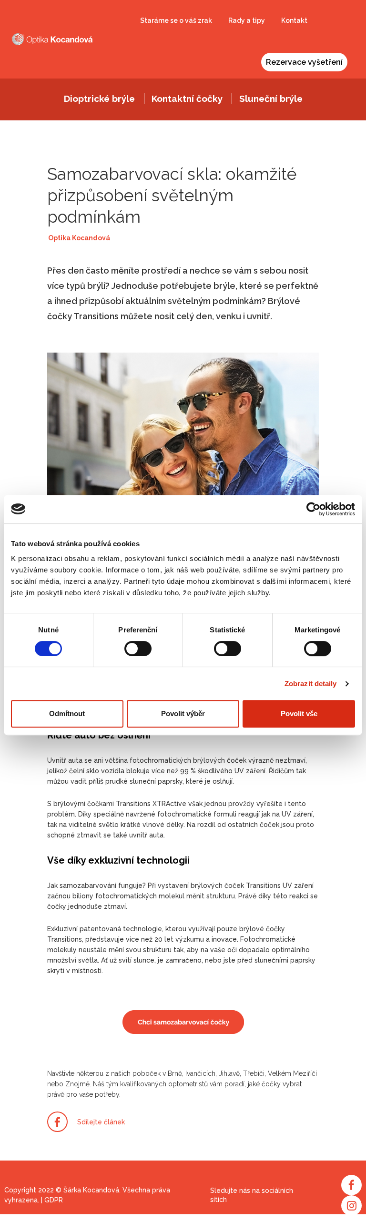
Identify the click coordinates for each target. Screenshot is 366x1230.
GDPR (53, 1200)
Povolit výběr (183, 713)
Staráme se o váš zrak (176, 20)
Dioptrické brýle (99, 98)
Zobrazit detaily (311, 683)
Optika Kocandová (79, 238)
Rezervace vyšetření (304, 62)
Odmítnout (67, 713)
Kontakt (294, 20)
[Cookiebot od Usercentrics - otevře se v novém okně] (313, 509)
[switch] (138, 648)
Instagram (351, 1205)
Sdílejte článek (101, 1122)
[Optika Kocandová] (51, 39)
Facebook (351, 1185)
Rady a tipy (246, 20)
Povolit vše (299, 713)
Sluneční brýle (271, 98)
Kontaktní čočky (187, 98)
